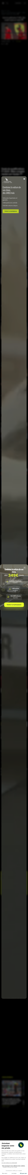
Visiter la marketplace (14, 604)
